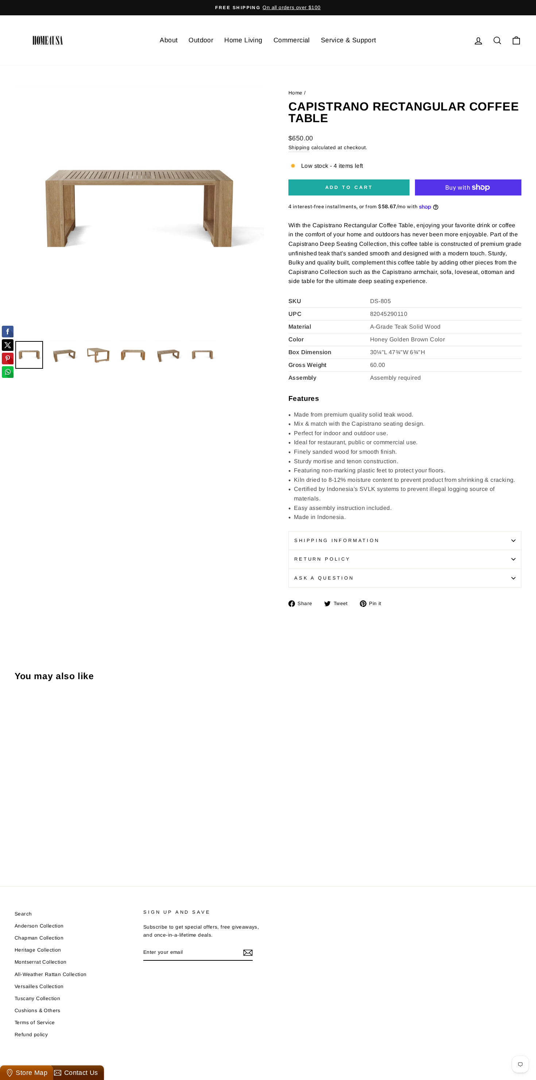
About (169, 40)
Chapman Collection (39, 938)
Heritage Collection (38, 950)
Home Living (243, 40)
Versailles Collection (39, 986)
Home (295, 93)
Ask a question (324, 578)
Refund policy (31, 1034)
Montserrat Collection (40, 962)
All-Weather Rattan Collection (51, 974)
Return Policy (322, 559)
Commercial (291, 40)
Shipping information (337, 540)
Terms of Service (35, 1022)
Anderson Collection (39, 926)
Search (23, 914)
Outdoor (201, 40)
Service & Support (348, 40)
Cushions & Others (38, 1010)
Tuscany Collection (37, 998)
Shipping (299, 147)
